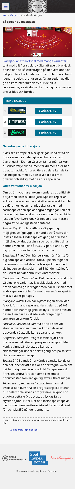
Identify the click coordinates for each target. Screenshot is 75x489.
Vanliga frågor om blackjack (24, 429)
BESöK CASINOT (48, 110)
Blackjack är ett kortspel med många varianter (34, 61)
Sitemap (52, 471)
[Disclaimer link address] (38, 466)
